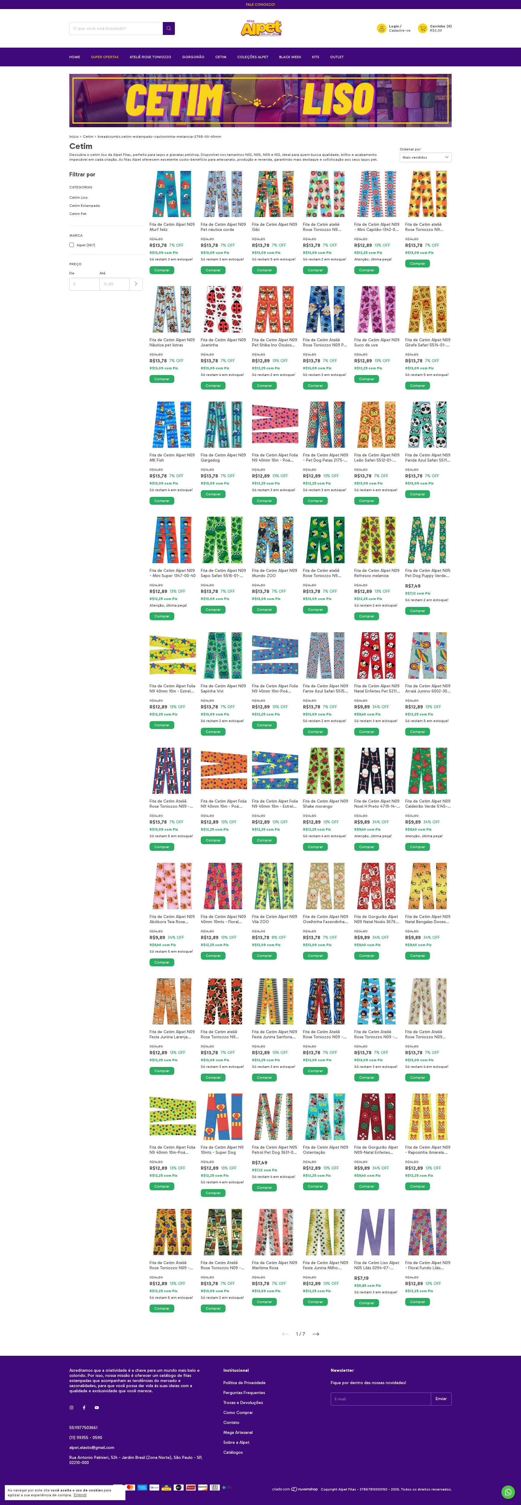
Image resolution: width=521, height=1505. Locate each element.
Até (102, 273)
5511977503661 (83, 1427)
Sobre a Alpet (236, 1442)
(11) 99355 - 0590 (85, 1437)
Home (74, 57)
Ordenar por (410, 149)
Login (394, 26)
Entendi (80, 1495)
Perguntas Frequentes (244, 1392)
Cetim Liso (78, 197)
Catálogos (233, 1452)
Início (74, 136)
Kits (315, 57)
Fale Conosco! (260, 4)
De (71, 273)
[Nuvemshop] (295, 1491)
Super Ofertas (105, 57)
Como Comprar (238, 1412)
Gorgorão (193, 57)
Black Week (290, 57)
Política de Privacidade (244, 1382)
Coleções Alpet (252, 57)
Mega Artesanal (238, 1432)
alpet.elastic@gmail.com (91, 1447)
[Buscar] (169, 28)
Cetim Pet (78, 214)
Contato (231, 1422)
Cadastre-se (400, 30)
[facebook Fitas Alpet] (84, 1408)
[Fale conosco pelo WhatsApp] (508, 1492)
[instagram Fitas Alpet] (71, 1408)
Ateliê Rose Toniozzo (150, 57)
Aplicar (136, 284)
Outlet (337, 57)
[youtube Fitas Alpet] (97, 1408)
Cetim (220, 57)
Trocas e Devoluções (243, 1402)
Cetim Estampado (84, 206)
